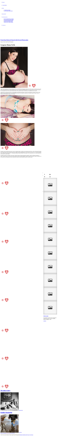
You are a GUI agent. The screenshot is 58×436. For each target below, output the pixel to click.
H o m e (3, 2)
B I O (3, 8)
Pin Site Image (8, 433)
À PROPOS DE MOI (7, 10)
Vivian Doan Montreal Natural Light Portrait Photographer (14, 40)
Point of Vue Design (30, 434)
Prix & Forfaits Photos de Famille (9, 18)
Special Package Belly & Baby (8, 21)
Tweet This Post (12, 433)
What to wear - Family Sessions (8, 22)
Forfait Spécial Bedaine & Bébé (8, 20)
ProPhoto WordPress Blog (23, 434)
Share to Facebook (3, 433)
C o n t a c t (3, 25)
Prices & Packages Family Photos (9, 19)
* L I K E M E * (4, 5)
